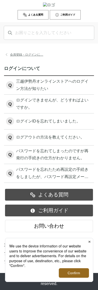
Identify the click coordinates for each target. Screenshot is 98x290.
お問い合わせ (49, 226)
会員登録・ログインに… (26, 54)
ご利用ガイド (67, 14)
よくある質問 (35, 14)
